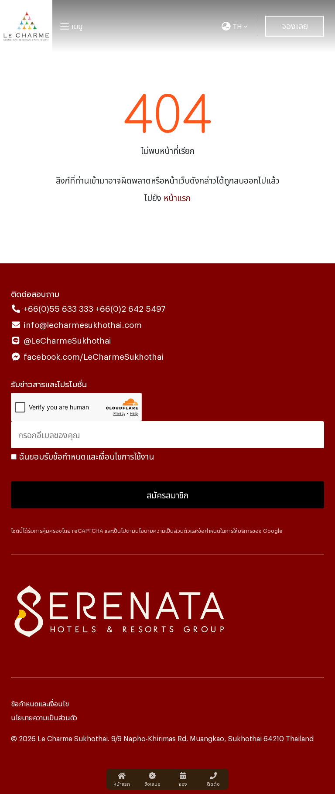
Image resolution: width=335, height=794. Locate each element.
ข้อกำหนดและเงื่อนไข (40, 703)
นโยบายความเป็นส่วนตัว (162, 530)
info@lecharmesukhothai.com (83, 324)
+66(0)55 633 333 (58, 308)
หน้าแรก (177, 197)
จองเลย (294, 25)
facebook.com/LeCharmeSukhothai (94, 356)
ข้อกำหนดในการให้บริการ (225, 530)
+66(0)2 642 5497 (129, 308)
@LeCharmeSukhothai (67, 339)
